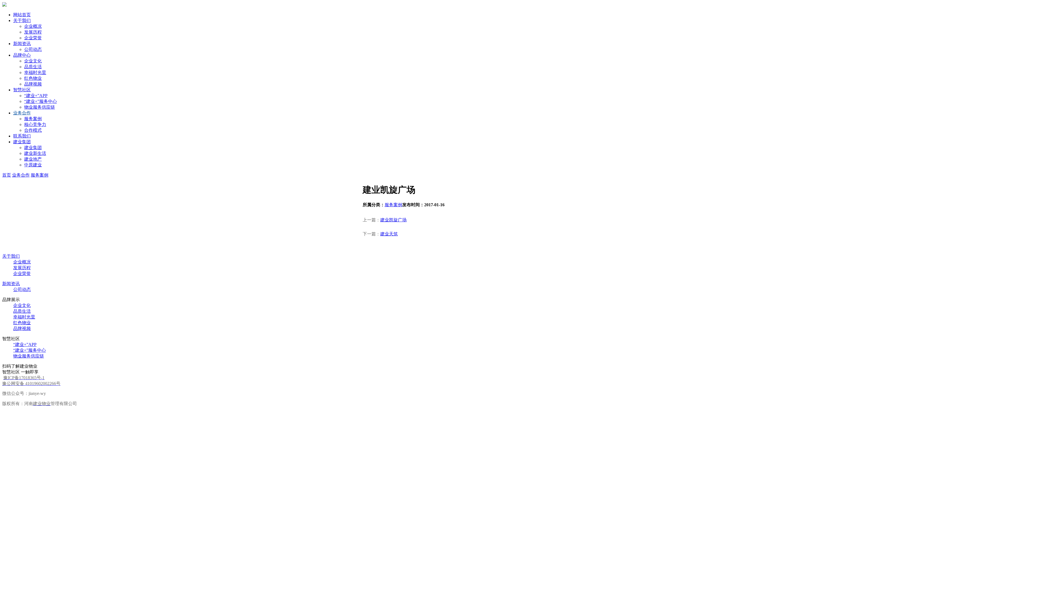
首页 (6, 175)
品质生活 (33, 66)
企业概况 (33, 26)
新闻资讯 (22, 43)
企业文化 (33, 61)
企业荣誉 (33, 37)
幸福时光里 (35, 72)
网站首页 (22, 14)
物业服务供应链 (39, 107)
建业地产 (33, 159)
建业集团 (22, 141)
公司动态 (33, 49)
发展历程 (33, 32)
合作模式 (33, 130)
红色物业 (33, 78)
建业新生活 (35, 153)
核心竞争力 (35, 124)
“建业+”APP (36, 95)
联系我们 (22, 136)
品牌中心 (22, 55)
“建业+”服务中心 (40, 101)
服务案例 (33, 118)
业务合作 (22, 113)
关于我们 (22, 20)
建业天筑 (389, 234)
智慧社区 (22, 89)
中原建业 (33, 165)
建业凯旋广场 (393, 220)
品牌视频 (33, 84)
